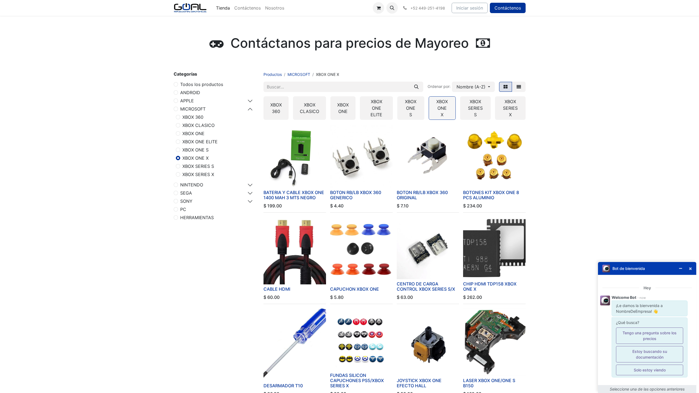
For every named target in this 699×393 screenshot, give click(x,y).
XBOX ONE (193, 133)
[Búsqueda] (416, 87)
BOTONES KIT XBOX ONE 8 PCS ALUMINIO (491, 195)
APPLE (187, 100)
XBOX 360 (192, 117)
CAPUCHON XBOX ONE (354, 289)
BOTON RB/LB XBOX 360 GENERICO (355, 195)
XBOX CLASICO (198, 125)
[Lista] (519, 87)
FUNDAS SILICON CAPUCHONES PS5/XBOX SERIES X (357, 380)
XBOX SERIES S (198, 166)
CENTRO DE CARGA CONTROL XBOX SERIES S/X (426, 286)
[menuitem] (223, 7)
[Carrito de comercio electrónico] (378, 8)
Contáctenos (507, 8)
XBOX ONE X (195, 158)
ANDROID (190, 92)
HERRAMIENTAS (197, 217)
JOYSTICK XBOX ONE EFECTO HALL (419, 383)
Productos (272, 74)
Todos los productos (201, 84)
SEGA (186, 193)
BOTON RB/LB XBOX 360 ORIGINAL (422, 195)
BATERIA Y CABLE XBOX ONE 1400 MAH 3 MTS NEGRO (293, 195)
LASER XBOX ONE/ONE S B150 (489, 383)
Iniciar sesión (469, 8)
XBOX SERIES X (198, 174)
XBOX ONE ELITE (200, 141)
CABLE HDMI (276, 289)
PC (183, 209)
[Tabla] (505, 87)
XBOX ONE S (195, 150)
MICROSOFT (193, 109)
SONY (186, 201)
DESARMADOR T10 (283, 385)
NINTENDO (191, 184)
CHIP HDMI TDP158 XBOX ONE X (490, 286)
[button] (392, 8)
